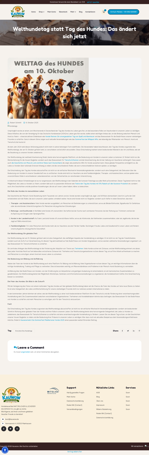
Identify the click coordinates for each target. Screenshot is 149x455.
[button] (5, 450)
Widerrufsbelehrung (103, 409)
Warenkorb (63, 12)
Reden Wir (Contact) (74, 405)
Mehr (72, 12)
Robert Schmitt (15, 123)
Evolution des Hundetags (23, 331)
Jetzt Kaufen (93, 2)
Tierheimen (79, 248)
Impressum (100, 405)
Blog (80, 12)
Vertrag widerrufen (74, 452)
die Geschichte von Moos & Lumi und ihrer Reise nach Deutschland (37, 163)
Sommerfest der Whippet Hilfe (86, 139)
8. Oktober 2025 (32, 123)
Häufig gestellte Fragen (75, 393)
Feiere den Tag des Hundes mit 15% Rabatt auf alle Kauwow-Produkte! (101, 184)
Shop (41, 12)
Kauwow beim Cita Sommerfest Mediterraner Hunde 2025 (42, 320)
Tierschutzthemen (71, 160)
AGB (98, 393)
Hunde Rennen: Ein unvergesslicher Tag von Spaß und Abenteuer (69, 136)
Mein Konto (51, 12)
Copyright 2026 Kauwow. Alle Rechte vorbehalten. (19, 446)
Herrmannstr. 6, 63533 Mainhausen (18, 423)
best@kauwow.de (12, 419)
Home (33, 12)
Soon (128, 393)
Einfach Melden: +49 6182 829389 (123, 12)
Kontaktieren (90, 12)
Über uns (99, 401)
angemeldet (25, 352)
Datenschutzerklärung (75, 401)
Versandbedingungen (75, 409)
